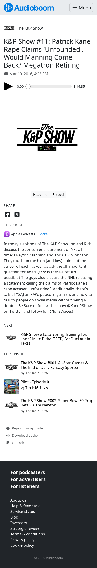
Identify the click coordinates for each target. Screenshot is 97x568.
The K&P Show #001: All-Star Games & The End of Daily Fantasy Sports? (54, 365)
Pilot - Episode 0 (35, 381)
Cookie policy (22, 545)
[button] (81, 7)
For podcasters (27, 472)
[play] (8, 86)
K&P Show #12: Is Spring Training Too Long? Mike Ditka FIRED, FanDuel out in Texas (55, 339)
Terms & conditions (27, 534)
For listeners (25, 486)
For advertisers (28, 479)
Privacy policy (22, 539)
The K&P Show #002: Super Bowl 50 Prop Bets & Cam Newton (57, 403)
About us (18, 500)
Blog (14, 517)
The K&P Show (30, 28)
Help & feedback (25, 505)
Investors (18, 522)
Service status (22, 511)
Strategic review (24, 528)
